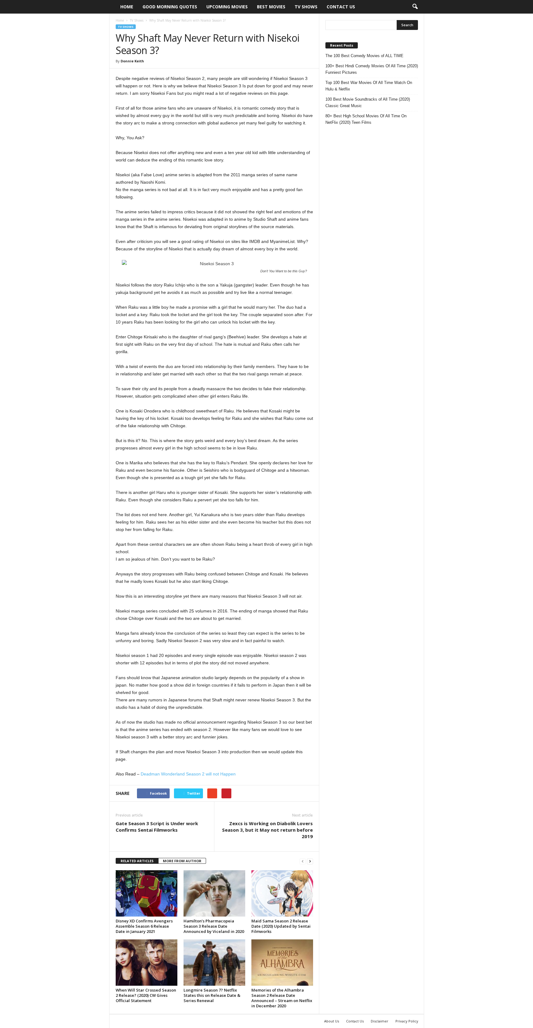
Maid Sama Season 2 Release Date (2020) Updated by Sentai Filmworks (281, 926)
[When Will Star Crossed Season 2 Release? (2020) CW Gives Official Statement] (146, 962)
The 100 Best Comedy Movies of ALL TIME (364, 55)
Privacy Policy (406, 1021)
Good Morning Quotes (170, 7)
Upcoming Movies (227, 7)
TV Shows (306, 7)
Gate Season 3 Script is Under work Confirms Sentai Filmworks (157, 826)
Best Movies (271, 7)
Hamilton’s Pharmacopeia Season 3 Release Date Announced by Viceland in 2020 (214, 926)
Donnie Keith (132, 61)
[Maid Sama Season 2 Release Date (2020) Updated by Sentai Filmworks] (282, 893)
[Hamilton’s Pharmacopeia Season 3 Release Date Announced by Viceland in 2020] (214, 893)
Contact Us (341, 7)
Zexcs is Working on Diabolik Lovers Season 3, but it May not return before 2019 (267, 829)
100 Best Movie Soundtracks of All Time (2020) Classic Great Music (367, 102)
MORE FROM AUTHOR (182, 861)
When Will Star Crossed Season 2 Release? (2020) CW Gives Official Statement (146, 995)
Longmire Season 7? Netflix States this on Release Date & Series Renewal (212, 995)
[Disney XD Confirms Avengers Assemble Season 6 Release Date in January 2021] (146, 893)
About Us (331, 1021)
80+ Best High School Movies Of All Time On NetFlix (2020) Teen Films (366, 119)
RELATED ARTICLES (137, 861)
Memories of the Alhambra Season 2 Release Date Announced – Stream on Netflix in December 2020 (281, 998)
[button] (415, 7)
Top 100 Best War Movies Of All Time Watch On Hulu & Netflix (368, 85)
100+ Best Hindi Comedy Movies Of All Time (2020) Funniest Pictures (371, 69)
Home (126, 7)
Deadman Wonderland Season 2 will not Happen (188, 773)
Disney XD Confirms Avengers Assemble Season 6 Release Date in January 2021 (144, 926)
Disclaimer (379, 1021)
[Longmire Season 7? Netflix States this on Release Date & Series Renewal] (214, 962)
